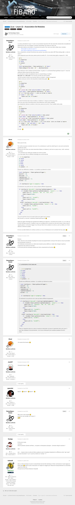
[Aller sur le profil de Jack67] (10, 367)
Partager (56, 33)
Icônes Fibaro (19, 17)
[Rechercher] (70, 17)
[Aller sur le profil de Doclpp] (10, 444)
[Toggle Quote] (19, 264)
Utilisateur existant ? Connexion (55, 7)
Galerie (12, 17)
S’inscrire (68, 7)
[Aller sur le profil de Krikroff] (10, 465)
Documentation (34, 17)
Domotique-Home (14, 33)
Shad (10, 139)
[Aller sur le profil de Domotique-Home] (6, 33)
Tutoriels (21, 34)
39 (11, 401)
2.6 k (11, 152)
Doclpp (10, 439)
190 (11, 451)
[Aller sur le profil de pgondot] (10, 393)
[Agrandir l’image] (48, 78)
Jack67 (10, 362)
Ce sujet (65, 17)
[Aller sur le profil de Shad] (10, 144)
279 (11, 55)
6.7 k (11, 475)
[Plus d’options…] (69, 41)
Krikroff (10, 460)
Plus (42, 17)
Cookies (40, 499)
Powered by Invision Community (37, 502)
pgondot (10, 388)
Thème (34, 499)
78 (11, 374)
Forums (6, 17)
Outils (26, 17)
